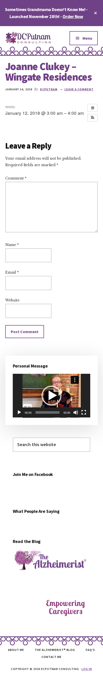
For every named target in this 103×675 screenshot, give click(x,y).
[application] (51, 396)
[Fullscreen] (83, 412)
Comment (15, 178)
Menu (87, 38)
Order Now (72, 16)
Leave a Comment (79, 89)
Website (12, 300)
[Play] (19, 412)
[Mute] (75, 412)
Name (12, 244)
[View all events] (92, 107)
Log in (87, 669)
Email (12, 272)
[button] (93, 117)
